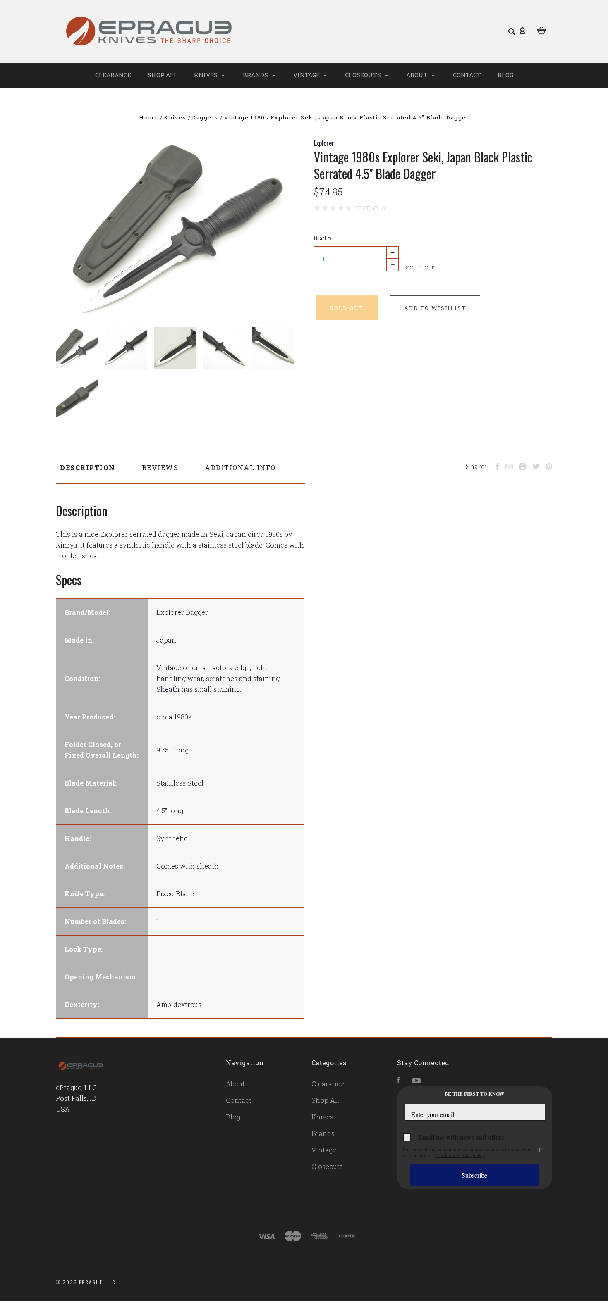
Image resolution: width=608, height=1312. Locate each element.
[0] (541, 29)
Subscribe (474, 1175)
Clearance (113, 75)
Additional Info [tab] (240, 467)
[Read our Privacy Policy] (541, 1150)
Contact (467, 75)
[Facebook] (398, 1080)
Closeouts (363, 75)
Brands (256, 75)
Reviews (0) (371, 208)
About (417, 75)
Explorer (324, 143)
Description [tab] (87, 467)
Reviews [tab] (160, 467)
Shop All (162, 75)
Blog (505, 75)
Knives (206, 75)
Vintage (307, 75)
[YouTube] (416, 1080)
